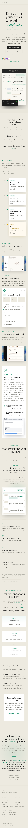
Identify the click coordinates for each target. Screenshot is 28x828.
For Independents (19, 789)
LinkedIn (3, 798)
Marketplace (5, 785)
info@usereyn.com (14, 696)
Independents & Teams (7, 789)
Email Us (4, 800)
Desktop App (5, 783)
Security (17, 787)
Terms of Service (13, 798)
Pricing (3, 787)
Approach (17, 785)
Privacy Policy (12, 795)
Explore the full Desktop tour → (11, 564)
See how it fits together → (14, 51)
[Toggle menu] (25, 2)
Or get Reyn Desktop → (14, 700)
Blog (16, 783)
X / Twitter (4, 795)
